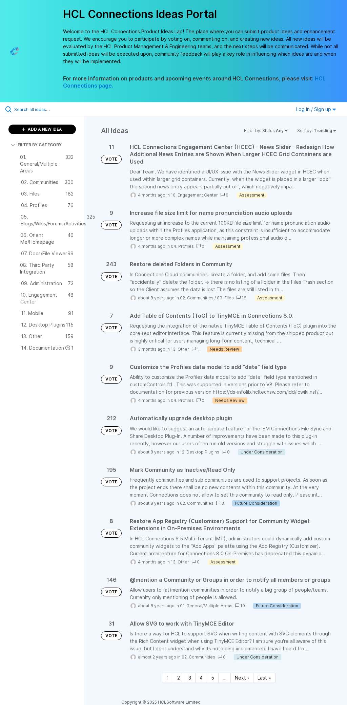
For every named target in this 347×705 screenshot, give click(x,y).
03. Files (225, 297)
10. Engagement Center (194, 195)
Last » (264, 678)
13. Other (180, 349)
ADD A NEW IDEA (44, 129)
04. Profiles (182, 246)
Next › (242, 678)
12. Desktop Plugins (199, 451)
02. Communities (196, 297)
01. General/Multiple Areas (206, 605)
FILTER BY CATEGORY (40, 144)
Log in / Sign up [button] (314, 109)
